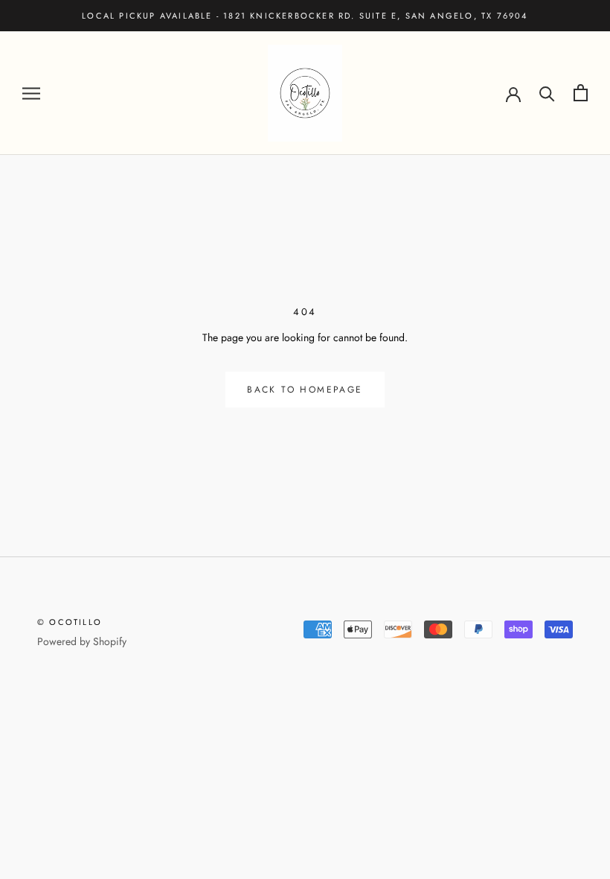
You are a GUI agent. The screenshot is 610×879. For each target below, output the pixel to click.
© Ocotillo (69, 622)
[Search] (547, 93)
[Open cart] (581, 92)
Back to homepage (304, 389)
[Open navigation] (31, 92)
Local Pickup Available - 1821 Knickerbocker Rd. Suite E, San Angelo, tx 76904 (304, 16)
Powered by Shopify (81, 641)
